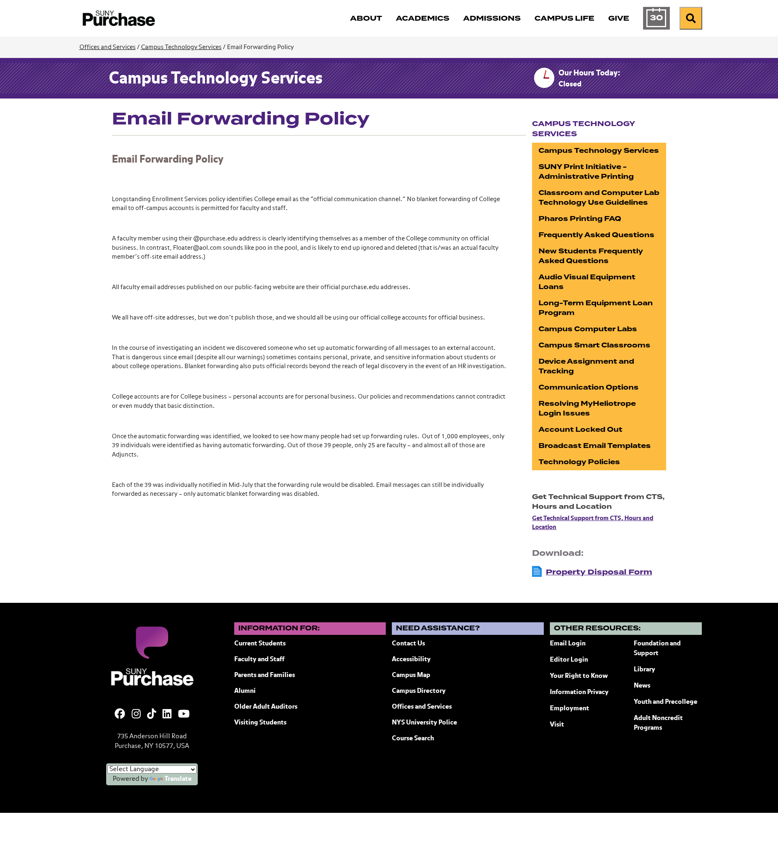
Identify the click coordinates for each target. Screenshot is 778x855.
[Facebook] (119, 714)
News (642, 686)
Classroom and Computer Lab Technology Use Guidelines (599, 198)
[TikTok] (151, 714)
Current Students (260, 644)
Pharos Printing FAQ (580, 219)
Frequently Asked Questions (596, 235)
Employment (569, 708)
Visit (557, 725)
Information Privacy (579, 692)
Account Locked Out (580, 429)
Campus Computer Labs (588, 329)
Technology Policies (579, 462)
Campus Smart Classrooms (594, 345)
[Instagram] (136, 714)
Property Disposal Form (599, 572)
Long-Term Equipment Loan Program (596, 308)
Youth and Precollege (665, 702)
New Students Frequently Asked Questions (591, 256)
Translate (178, 779)
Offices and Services (107, 47)
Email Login (568, 644)
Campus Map (411, 675)
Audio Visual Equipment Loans (587, 282)
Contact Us (408, 644)
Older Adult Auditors (265, 707)
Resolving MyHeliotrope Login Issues (587, 408)
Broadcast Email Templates (595, 446)
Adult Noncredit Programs (658, 723)
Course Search (413, 738)
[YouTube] (184, 714)
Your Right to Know (579, 676)
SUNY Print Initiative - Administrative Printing (586, 172)
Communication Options (589, 387)
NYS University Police (424, 723)
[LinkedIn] (167, 714)
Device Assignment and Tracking (586, 366)
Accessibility (411, 659)
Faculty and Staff (259, 659)
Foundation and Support (657, 649)
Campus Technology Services (181, 47)
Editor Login (569, 660)
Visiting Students (260, 723)
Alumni (245, 691)
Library (644, 669)
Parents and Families (264, 675)
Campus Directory (419, 691)
